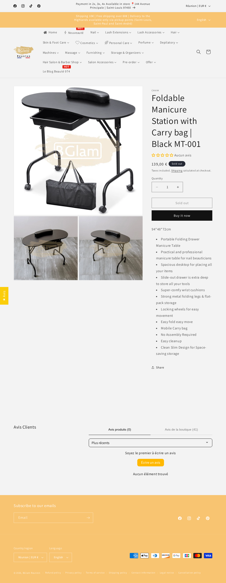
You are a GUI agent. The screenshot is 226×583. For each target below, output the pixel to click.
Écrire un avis (150, 462)
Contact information (143, 572)
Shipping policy (118, 572)
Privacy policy (73, 572)
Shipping (177, 170)
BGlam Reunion (31, 572)
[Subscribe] (88, 518)
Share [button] (160, 367)
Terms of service (95, 572)
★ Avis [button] (4, 296)
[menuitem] (50, 32)
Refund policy (53, 572)
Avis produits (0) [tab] (119, 429)
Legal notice (167, 572)
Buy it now (182, 215)
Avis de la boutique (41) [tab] (181, 429)
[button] (198, 52)
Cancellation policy (189, 572)
